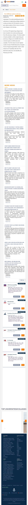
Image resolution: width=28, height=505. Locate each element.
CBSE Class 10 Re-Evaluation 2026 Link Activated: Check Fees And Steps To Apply (14, 244)
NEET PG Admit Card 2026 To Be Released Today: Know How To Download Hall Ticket (12, 170)
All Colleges (5, 456)
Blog (21, 485)
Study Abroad (19, 465)
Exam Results (19, 462)
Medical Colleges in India (7, 442)
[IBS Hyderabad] (5, 301)
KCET (18, 454)
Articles (18, 468)
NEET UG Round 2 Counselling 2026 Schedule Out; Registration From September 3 (13, 90)
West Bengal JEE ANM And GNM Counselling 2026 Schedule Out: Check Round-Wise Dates (13, 263)
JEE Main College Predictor (8, 464)
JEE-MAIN (19, 439)
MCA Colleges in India (7, 445)
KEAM (18, 450)
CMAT (18, 446)
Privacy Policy (16, 485)
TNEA (18, 451)
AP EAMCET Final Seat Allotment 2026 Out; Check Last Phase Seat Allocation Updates (14, 109)
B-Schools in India (6, 441)
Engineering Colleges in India (8, 438)
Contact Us (9, 485)
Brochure (17, 296)
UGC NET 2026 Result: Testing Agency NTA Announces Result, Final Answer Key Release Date (14, 129)
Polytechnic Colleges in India (8, 446)
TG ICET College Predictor (8, 472)
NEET (18, 445)
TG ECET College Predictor (8, 469)
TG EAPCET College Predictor (8, 468)
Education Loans (20, 466)
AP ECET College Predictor (8, 467)
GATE (18, 438)
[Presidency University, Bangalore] (5, 313)
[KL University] (5, 340)
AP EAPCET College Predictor (8, 465)
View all (22, 280)
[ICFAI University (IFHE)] (5, 285)
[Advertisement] (14, 68)
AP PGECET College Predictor (8, 476)
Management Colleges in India (8, 439)
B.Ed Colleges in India (7, 450)
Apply (23, 296)
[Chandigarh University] (5, 354)
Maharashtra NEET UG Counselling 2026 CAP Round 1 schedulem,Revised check (14, 189)
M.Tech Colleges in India (7, 447)
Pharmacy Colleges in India (8, 443)
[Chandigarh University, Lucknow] (5, 330)
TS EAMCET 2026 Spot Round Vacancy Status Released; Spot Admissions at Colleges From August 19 (14, 208)
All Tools (4, 480)
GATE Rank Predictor (7, 477)
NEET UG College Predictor (8, 473)
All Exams (19, 455)
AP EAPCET (19, 447)
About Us (4, 485)
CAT (17, 442)
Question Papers (20, 464)
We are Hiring (5, 487)
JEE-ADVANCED (20, 441)
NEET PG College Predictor (8, 478)
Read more (8, 104)
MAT (18, 443)
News (7, 9)
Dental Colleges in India (7, 451)
